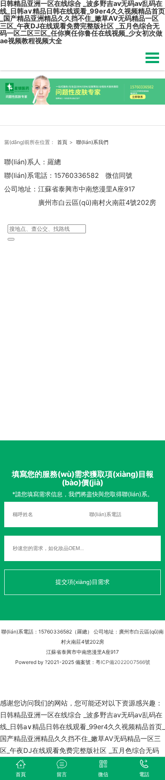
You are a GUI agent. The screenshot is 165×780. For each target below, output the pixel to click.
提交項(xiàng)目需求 (82, 581)
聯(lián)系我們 (92, 142)
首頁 (62, 142)
